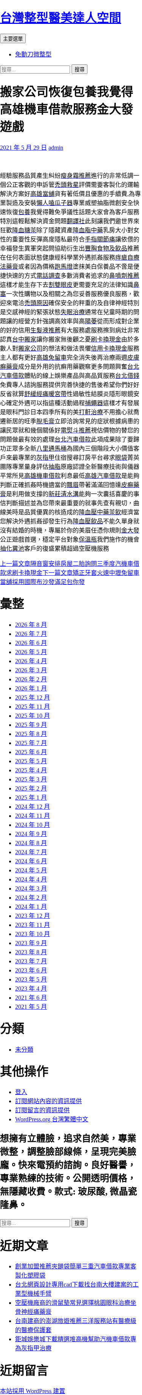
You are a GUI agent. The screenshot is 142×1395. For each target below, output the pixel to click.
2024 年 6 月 (31, 861)
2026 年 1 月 (31, 688)
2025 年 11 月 (32, 706)
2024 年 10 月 (32, 825)
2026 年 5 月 (31, 652)
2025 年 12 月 (32, 697)
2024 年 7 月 (31, 852)
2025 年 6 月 (31, 752)
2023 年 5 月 (31, 979)
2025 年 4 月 (31, 770)
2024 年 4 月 (31, 879)
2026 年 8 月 (31, 625)
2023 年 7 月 (31, 961)
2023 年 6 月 (31, 970)
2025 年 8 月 (31, 734)
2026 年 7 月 (31, 634)
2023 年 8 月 (31, 952)
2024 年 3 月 (31, 888)
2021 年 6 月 (31, 997)
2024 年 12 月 (32, 806)
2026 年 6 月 (31, 643)
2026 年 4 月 (31, 661)
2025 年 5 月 (31, 761)
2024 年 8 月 (31, 843)
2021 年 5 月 (31, 1007)
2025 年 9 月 (31, 725)
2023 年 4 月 (31, 988)
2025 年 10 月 (32, 715)
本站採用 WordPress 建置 (32, 1391)
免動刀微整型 (33, 54)
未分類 (24, 1049)
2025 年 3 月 (31, 779)
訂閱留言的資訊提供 (42, 1110)
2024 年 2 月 (31, 897)
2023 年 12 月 (32, 916)
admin (55, 147)
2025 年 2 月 (31, 788)
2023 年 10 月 (32, 934)
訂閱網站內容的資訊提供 (48, 1101)
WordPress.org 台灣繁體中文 (51, 1119)
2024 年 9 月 (31, 834)
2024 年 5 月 (31, 870)
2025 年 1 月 (31, 797)
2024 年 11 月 (32, 816)
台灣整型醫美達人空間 (60, 18)
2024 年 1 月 (31, 906)
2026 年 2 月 (31, 679)
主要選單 (13, 39)
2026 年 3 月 (31, 670)
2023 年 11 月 (32, 925)
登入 (21, 1092)
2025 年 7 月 (31, 743)
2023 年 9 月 (31, 943)
